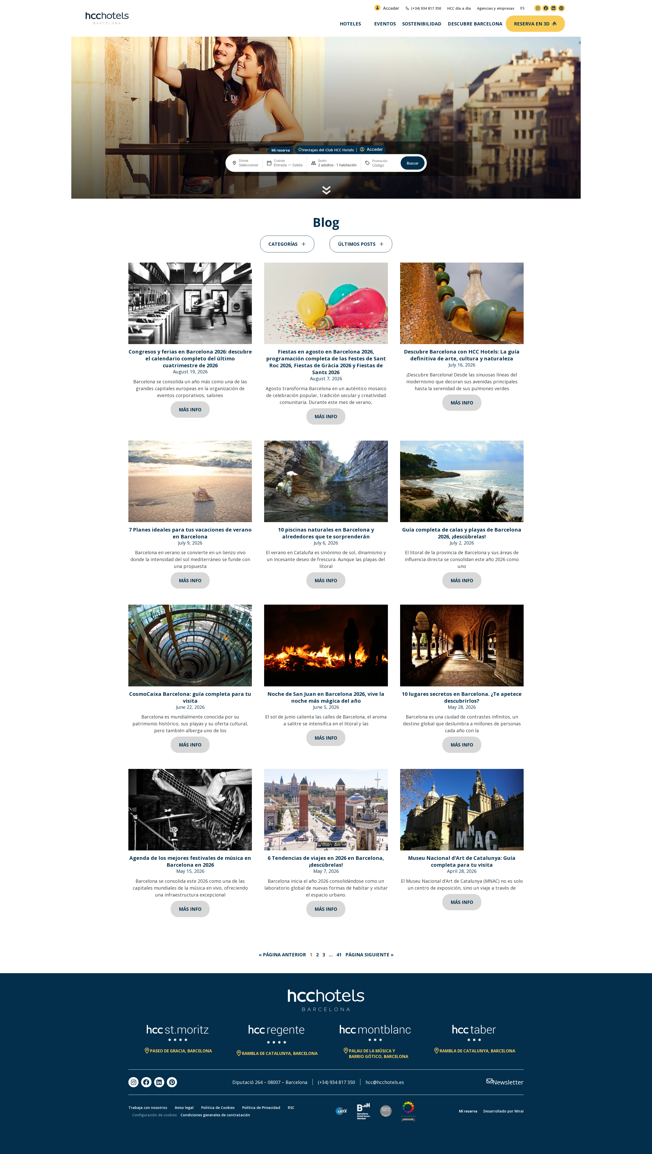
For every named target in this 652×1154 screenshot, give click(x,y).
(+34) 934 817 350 (336, 1082)
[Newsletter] (489, 1081)
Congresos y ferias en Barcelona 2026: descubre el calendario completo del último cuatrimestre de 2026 (190, 358)
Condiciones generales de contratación (215, 1114)
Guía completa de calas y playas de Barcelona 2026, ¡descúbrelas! (461, 533)
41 (339, 955)
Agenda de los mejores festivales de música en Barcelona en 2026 (190, 861)
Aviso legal (184, 1107)
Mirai (519, 1111)
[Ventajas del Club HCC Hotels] (300, 149)
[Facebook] (545, 8)
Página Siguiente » (369, 955)
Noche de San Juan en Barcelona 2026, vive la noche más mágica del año (325, 697)
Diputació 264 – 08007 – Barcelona (269, 1082)
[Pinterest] (561, 8)
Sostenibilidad (421, 24)
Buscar (412, 163)
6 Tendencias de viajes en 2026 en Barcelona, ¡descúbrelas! (326, 861)
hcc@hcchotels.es (384, 1082)
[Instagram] (537, 8)
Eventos (385, 24)
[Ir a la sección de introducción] (326, 190)
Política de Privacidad (261, 1107)
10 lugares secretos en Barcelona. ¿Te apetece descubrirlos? (462, 697)
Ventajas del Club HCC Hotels (328, 149)
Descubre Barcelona (475, 24)
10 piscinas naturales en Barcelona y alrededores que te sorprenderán (326, 533)
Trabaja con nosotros (147, 1107)
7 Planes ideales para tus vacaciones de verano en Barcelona (190, 533)
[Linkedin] (553, 8)
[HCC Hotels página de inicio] (107, 18)
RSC (291, 1107)
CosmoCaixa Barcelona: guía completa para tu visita (190, 697)
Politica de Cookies (218, 1107)
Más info (190, 409)
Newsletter (508, 1082)
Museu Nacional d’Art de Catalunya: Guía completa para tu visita (461, 861)
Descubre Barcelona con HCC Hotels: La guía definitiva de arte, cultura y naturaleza (462, 355)
